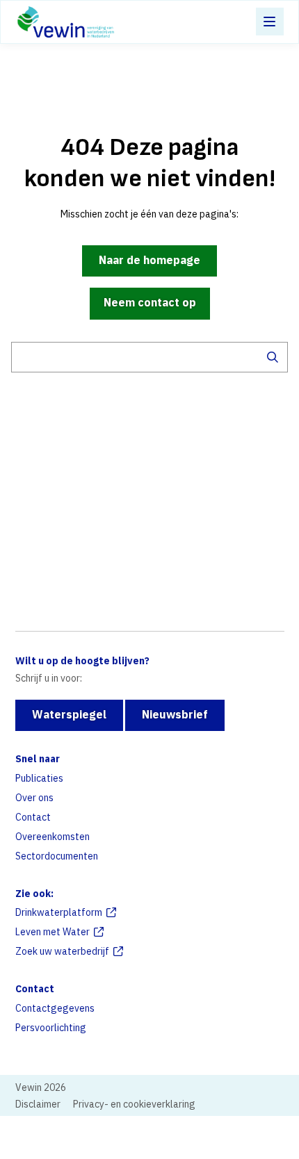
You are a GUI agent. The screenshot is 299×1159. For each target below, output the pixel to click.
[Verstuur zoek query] (272, 357)
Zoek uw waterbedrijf (62, 951)
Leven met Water (52, 932)
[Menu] (270, 21)
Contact (33, 817)
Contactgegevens (55, 1008)
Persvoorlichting (50, 1027)
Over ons (34, 797)
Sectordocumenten (56, 856)
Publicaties (39, 778)
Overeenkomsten (52, 836)
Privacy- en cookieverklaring (134, 1104)
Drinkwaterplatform (58, 912)
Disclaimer (37, 1104)
